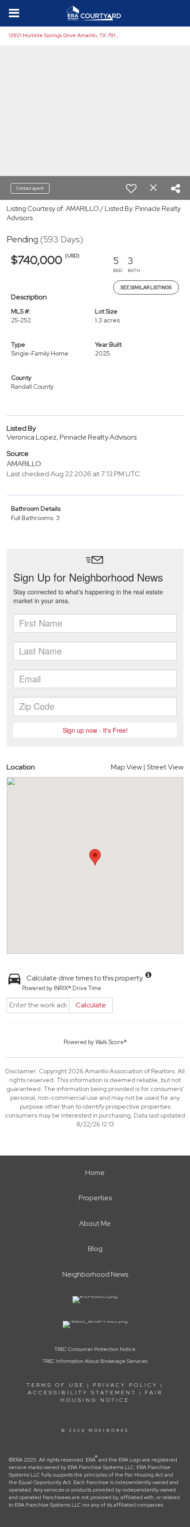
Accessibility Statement (82, 1392)
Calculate (91, 1005)
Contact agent (30, 188)
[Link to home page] (95, 13)
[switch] (131, 188)
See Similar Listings (146, 287)
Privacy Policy (125, 1385)
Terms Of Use (55, 1385)
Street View (165, 767)
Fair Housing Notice (112, 1396)
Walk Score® (111, 1042)
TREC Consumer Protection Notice (95, 1349)
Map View (126, 767)
